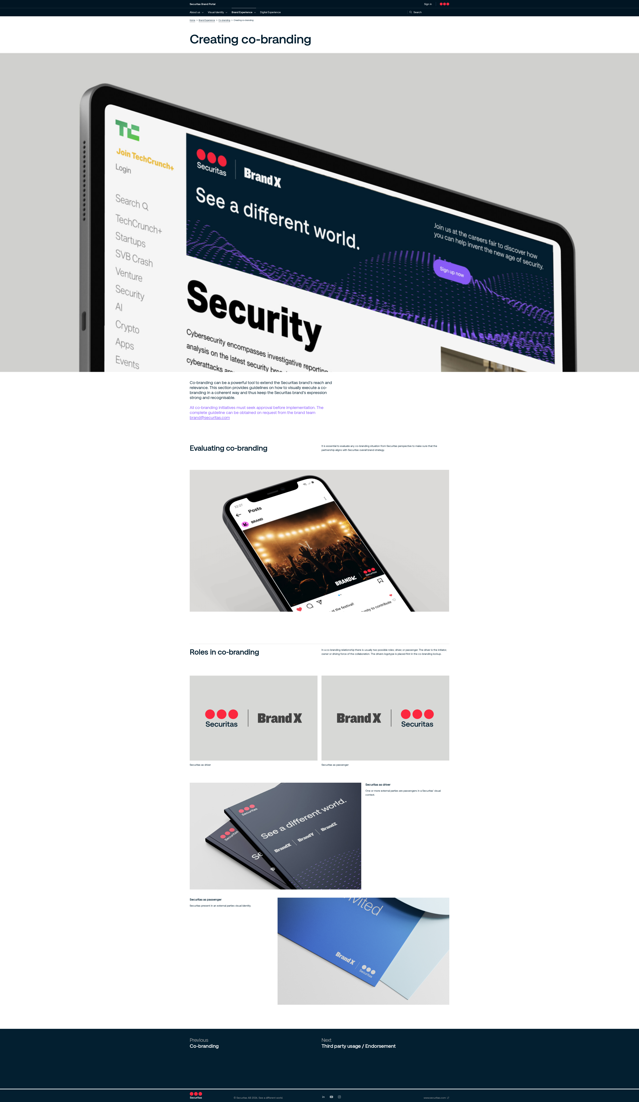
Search (418, 12)
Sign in (428, 3)
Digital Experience (270, 12)
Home (192, 20)
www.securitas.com (435, 1097)
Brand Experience (242, 12)
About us (195, 12)
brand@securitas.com (210, 417)
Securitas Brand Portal (202, 3)
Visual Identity (216, 12)
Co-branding (224, 20)
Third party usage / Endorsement (358, 1046)
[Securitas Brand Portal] (444, 4)
